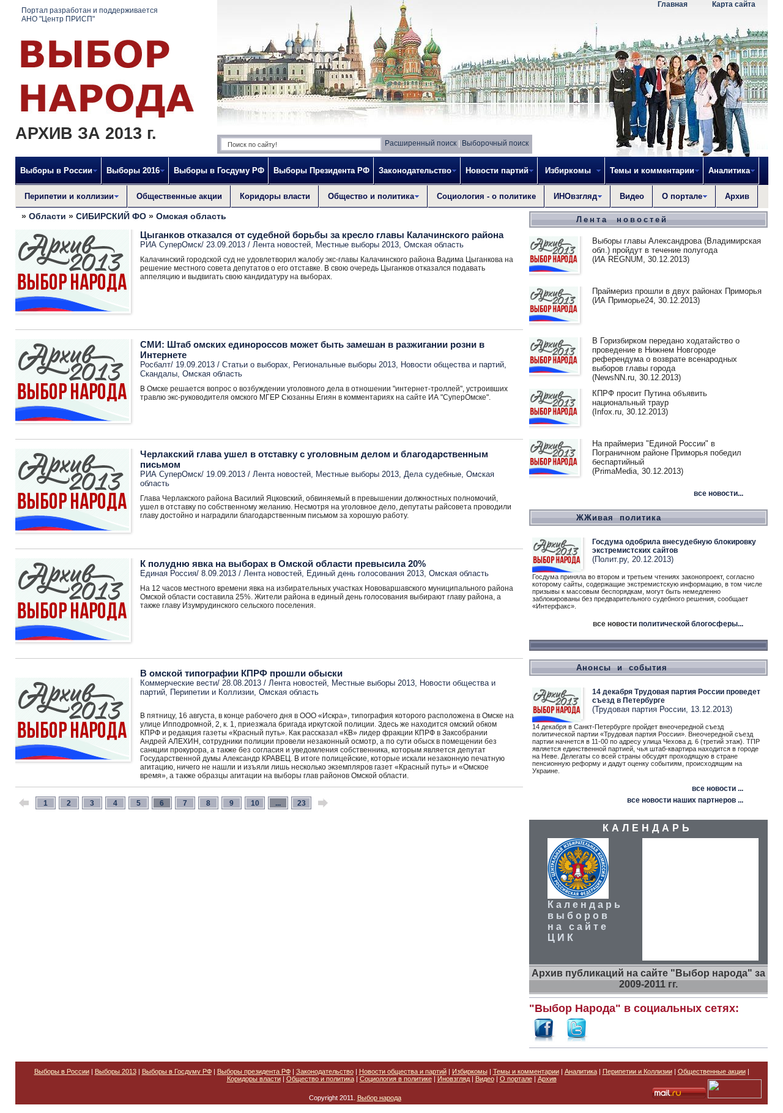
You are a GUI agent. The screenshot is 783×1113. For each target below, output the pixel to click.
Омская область (191, 216)
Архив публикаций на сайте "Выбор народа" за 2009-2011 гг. (648, 978)
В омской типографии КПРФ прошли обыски (241, 673)
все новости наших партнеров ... (685, 800)
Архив (737, 196)
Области (47, 216)
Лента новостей (282, 244)
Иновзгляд (453, 1078)
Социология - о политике (486, 196)
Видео (632, 196)
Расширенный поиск (420, 143)
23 (301, 803)
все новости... (718, 493)
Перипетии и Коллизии (212, 692)
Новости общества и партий (452, 364)
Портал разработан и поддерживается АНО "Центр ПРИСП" (89, 14)
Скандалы (158, 373)
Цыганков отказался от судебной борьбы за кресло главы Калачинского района (321, 235)
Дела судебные (432, 474)
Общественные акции (179, 196)
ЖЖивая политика (618, 517)
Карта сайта (733, 4)
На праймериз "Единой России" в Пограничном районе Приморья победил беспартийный (666, 453)
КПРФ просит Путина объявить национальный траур (649, 398)
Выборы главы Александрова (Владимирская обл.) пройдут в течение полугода (676, 245)
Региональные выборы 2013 (344, 364)
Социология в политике (396, 1078)
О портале (516, 1078)
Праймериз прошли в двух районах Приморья (677, 291)
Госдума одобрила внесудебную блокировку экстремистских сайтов (674, 546)
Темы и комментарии (526, 1071)
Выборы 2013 (115, 1071)
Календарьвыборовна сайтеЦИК (585, 921)
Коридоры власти (275, 196)
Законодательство (325, 1071)
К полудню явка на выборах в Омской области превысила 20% (283, 563)
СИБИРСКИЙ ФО (111, 216)
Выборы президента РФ (254, 1071)
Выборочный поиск (495, 143)
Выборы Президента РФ (321, 170)
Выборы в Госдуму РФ (219, 170)
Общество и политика (320, 1078)
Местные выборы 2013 (357, 244)
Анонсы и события (621, 667)
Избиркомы (470, 1071)
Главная (673, 4)
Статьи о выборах (255, 364)
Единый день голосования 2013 (365, 573)
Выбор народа (379, 1097)
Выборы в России (61, 1071)
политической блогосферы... (691, 624)
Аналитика (581, 1071)
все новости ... (717, 788)
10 (255, 803)
